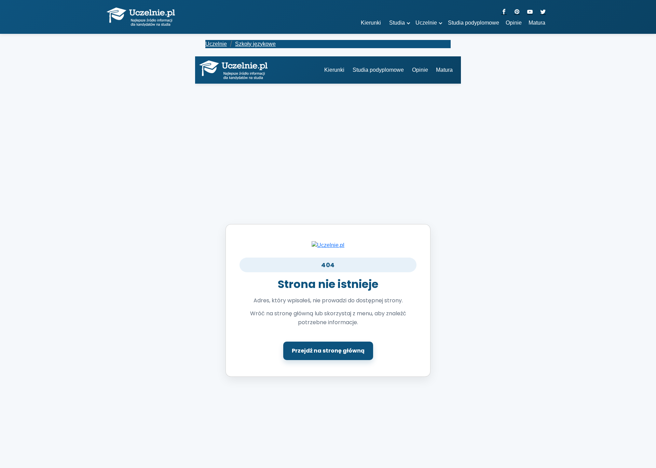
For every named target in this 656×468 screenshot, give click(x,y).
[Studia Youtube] (530, 12)
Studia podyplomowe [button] (473, 23)
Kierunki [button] (371, 23)
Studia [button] (397, 23)
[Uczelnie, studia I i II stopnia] (141, 17)
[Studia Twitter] (543, 12)
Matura (444, 70)
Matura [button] (537, 23)
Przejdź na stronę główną (328, 351)
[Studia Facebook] (504, 12)
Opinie (514, 23)
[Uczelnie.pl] (328, 245)
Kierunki (334, 70)
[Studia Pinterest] (517, 12)
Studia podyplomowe (378, 70)
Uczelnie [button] (426, 23)
